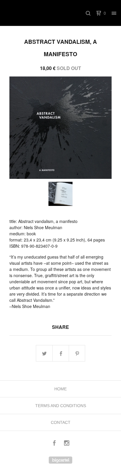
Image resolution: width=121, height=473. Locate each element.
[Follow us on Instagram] (66, 443)
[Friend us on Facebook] (54, 443)
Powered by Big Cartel (60, 460)
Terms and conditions (60, 405)
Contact (60, 422)
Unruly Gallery (39, 13)
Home (60, 389)
